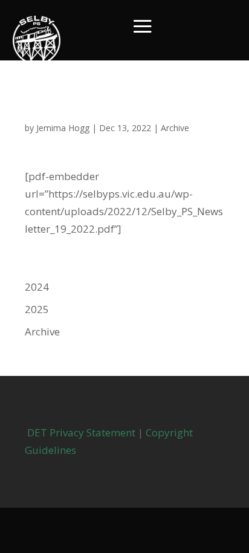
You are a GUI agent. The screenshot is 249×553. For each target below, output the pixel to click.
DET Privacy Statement (80, 432)
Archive (175, 128)
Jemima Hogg (62, 128)
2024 (37, 287)
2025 (37, 309)
